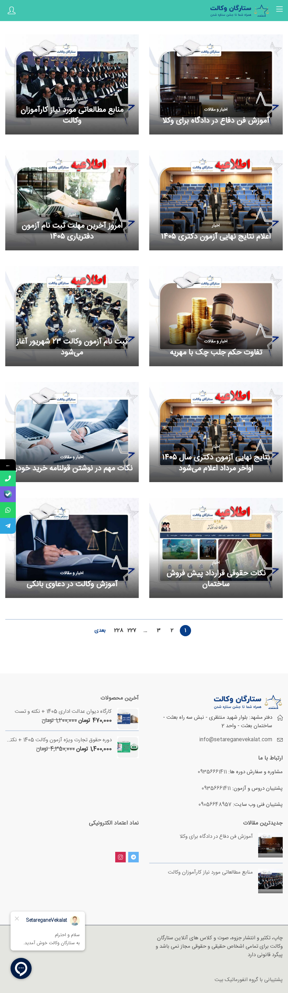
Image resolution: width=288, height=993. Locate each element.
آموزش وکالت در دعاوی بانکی (72, 584)
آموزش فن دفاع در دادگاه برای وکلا (216, 120)
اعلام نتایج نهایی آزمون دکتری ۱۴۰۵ (216, 236)
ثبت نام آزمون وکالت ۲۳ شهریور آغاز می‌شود (72, 347)
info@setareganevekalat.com (235, 739)
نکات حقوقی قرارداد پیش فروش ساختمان (216, 579)
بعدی (100, 630)
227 (131, 630)
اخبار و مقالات (216, 109)
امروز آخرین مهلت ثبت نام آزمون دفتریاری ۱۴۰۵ (72, 231)
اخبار (216, 225)
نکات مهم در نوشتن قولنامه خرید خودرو (72, 468)
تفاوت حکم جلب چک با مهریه (216, 352)
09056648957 (214, 804)
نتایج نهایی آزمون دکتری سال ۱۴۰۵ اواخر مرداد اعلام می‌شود (216, 463)
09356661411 (212, 772)
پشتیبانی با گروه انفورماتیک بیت (249, 979)
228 (118, 630)
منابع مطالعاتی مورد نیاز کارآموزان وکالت (72, 115)
